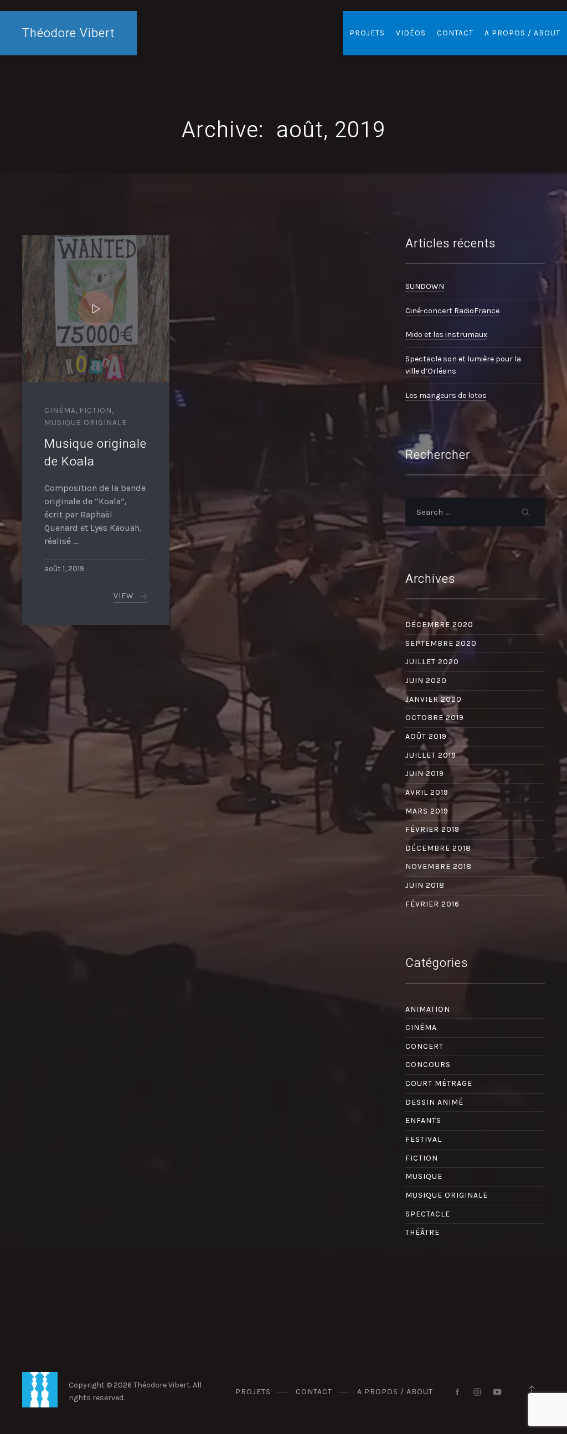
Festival (423, 1139)
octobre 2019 (434, 717)
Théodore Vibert (68, 33)
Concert (424, 1046)
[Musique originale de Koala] (95, 308)
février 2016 (432, 904)
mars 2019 (427, 811)
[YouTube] (497, 1392)
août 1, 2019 (64, 568)
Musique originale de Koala (95, 452)
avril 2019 (427, 792)
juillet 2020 (432, 661)
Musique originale (85, 422)
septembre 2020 (441, 643)
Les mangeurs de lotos (446, 395)
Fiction (95, 410)
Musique (423, 1176)
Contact (455, 33)
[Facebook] (457, 1392)
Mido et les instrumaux (446, 334)
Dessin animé (434, 1102)
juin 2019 (424, 773)
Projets (367, 33)
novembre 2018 (438, 866)
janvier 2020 (433, 699)
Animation (427, 1009)
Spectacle (427, 1214)
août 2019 (426, 736)
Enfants (423, 1120)
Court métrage (438, 1083)
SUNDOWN (424, 286)
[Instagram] (477, 1392)
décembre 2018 (438, 848)
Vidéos (411, 33)
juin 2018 (425, 885)
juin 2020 (426, 680)
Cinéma (60, 410)
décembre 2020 (439, 624)
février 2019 (432, 829)
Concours (428, 1064)
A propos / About (522, 33)
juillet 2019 (430, 755)
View (124, 595)
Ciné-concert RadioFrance (452, 310)
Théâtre (422, 1232)
